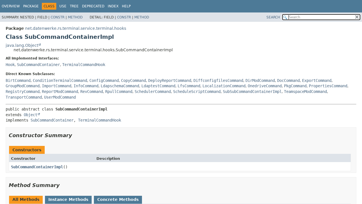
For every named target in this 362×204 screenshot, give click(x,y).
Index (113, 6)
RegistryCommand (23, 91)
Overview (11, 6)
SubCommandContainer (38, 64)
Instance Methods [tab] (68, 199)
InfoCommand (86, 86)
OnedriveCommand (265, 86)
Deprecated (93, 6)
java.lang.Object (22, 45)
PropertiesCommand (328, 86)
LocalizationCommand (223, 86)
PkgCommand (295, 86)
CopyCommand (133, 80)
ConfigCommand (104, 80)
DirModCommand (260, 80)
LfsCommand (189, 86)
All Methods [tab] (25, 199)
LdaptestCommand (158, 86)
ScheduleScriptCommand (197, 91)
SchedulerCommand (153, 91)
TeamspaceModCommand (305, 91)
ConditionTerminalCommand (60, 80)
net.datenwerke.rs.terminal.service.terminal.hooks (75, 28)
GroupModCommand (23, 86)
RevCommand (91, 91)
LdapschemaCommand (120, 86)
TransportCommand (24, 97)
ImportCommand (56, 86)
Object (30, 114)
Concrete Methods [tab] (118, 199)
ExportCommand (316, 80)
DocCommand (288, 80)
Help (126, 6)
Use (62, 6)
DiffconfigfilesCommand (218, 80)
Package (31, 6)
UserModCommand (60, 97)
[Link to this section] (76, 135)
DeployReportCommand (169, 80)
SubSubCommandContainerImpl (252, 91)
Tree (74, 6)
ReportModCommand (60, 91)
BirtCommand (18, 80)
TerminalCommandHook (83, 64)
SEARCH (273, 17)
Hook (10, 64)
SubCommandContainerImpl (37, 167)
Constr (57, 17)
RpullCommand (118, 91)
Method (75, 17)
